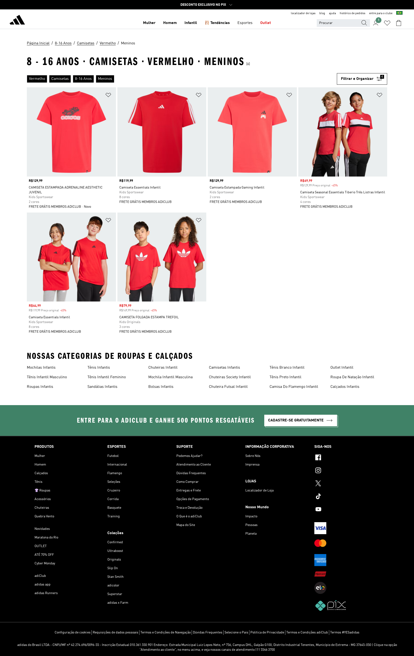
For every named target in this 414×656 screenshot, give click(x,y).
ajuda (332, 13)
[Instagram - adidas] (347, 471)
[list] (182, 79)
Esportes (245, 23)
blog (322, 13)
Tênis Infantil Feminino (106, 377)
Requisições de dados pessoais (115, 632)
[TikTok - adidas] (347, 497)
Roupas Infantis (40, 387)
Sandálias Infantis (102, 387)
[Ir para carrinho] (398, 23)
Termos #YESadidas (344, 632)
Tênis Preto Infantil (285, 377)
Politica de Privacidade (267, 632)
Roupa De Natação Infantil (352, 377)
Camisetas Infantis (224, 368)
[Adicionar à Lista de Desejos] (108, 95)
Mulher (149, 23)
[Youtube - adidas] (347, 509)
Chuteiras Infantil (163, 368)
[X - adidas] (347, 484)
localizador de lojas (303, 13)
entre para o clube (380, 13)
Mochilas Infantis (41, 368)
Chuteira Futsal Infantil (228, 387)
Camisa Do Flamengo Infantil (294, 387)
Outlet (265, 23)
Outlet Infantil (341, 368)
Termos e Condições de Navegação (165, 632)
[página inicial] (17, 20)
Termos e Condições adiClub (307, 632)
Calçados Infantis (344, 387)
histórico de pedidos (352, 13)
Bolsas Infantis (160, 387)
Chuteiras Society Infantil (230, 377)
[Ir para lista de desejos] (387, 23)
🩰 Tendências (217, 23)
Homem (170, 23)
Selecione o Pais (236, 632)
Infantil (190, 23)
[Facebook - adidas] (347, 458)
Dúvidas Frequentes (207, 632)
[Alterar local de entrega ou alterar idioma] (399, 13)
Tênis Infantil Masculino (47, 377)
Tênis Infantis (98, 368)
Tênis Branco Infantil (287, 368)
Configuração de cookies (73, 632)
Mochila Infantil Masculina (170, 377)
